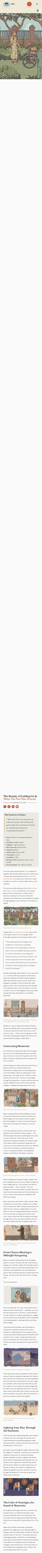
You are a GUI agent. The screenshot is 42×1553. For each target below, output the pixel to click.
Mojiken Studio (32, 888)
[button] (37, 4)
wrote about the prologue (20, 932)
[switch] (38, 10)
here (4, 976)
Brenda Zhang (8, 802)
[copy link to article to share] (13, 806)
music (26, 871)
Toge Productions (12, 891)
